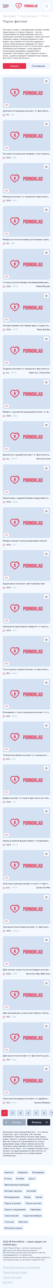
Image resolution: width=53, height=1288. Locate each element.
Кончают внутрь (13, 1191)
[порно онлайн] (27, 6)
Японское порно (13, 1228)
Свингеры (35, 1209)
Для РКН (8, 1282)
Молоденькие (12, 1197)
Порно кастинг (33, 1203)
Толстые (9, 1222)
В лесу (8, 1178)
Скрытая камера (32, 1215)
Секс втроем (12, 1215)
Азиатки (9, 1172)
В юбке (20, 1178)
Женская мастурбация (17, 1184)
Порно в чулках (13, 1203)
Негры (27, 1197)
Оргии (38, 1197)
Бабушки (23, 1172)
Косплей (31, 1191)
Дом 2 (32, 1178)
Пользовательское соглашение (21, 1267)
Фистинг (23, 1222)
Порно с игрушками (15, 1209)
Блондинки (38, 1172)
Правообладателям (15, 1272)
